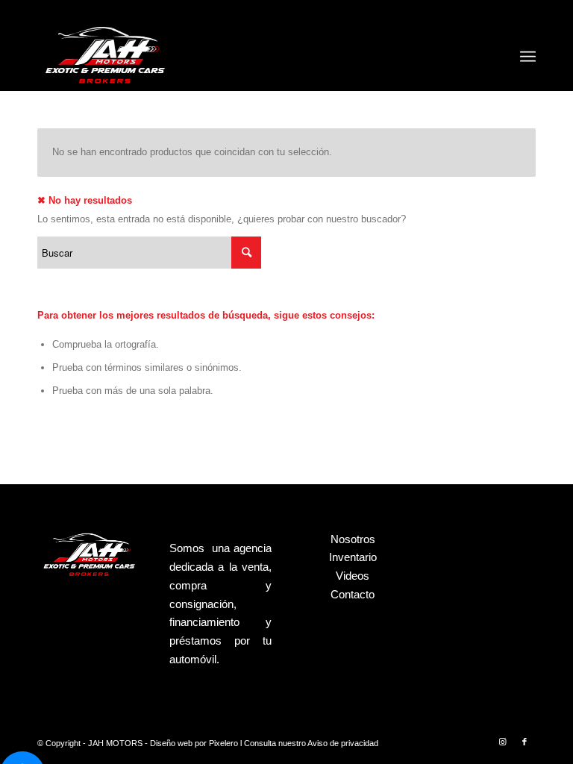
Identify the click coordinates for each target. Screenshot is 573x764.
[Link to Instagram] (502, 741)
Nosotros (353, 539)
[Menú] (528, 57)
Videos (352, 575)
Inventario (353, 557)
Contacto (353, 594)
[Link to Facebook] (524, 741)
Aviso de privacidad (342, 743)
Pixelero (223, 743)
